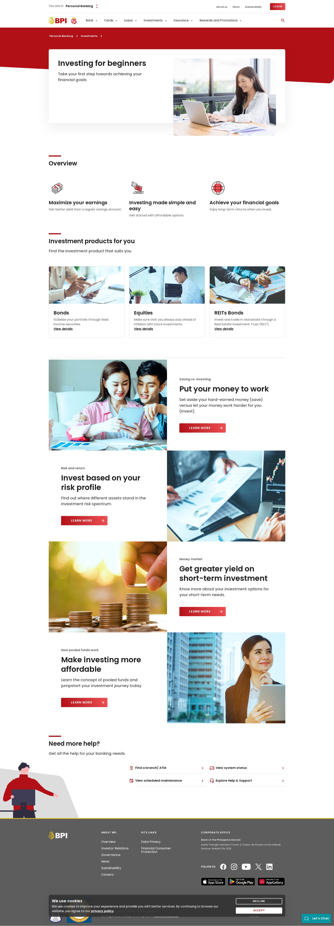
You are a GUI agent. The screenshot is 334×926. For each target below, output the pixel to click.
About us (221, 7)
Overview (108, 842)
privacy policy (102, 911)
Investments (89, 36)
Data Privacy (151, 842)
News (236, 7)
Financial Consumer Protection (156, 850)
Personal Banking (61, 36)
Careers (107, 874)
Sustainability (253, 7)
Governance (110, 855)
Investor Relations (115, 848)
